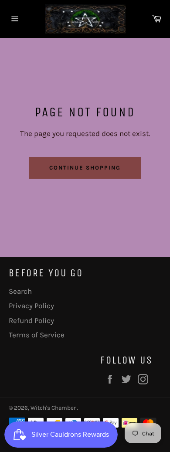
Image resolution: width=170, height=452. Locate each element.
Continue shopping (84, 167)
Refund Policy (31, 320)
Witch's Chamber (54, 407)
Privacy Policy (31, 305)
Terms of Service (37, 334)
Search (20, 291)
